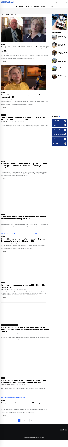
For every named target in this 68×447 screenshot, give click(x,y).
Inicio (16, 6)
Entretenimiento (29, 6)
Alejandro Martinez (6, 237)
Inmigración (36, 6)
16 (28, 411)
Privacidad (38, 420)
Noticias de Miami (44, 6)
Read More (4, 59)
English (43, 420)
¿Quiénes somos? (25, 420)
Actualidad (21, 6)
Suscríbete (18, 420)
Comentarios (18, 51)
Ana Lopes (4, 51)
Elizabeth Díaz (5, 325)
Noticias (51, 6)
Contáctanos (32, 420)
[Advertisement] (60, 98)
